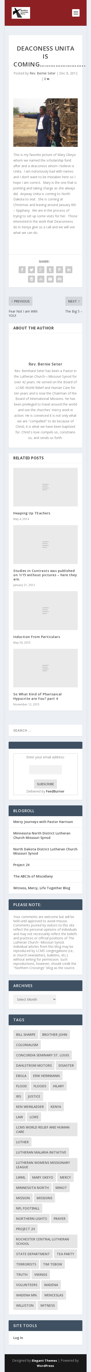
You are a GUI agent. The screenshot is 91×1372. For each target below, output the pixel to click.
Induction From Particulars (36, 636)
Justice (34, 1096)
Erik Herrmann (46, 1075)
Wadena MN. (27, 1295)
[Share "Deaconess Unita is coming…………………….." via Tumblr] (50, 269)
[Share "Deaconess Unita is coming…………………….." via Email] (50, 279)
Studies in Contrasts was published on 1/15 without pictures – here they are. (45, 574)
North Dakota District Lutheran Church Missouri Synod (45, 851)
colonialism (27, 1045)
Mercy (65, 1177)
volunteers (26, 1285)
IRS (18, 1096)
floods (40, 1086)
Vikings (40, 1274)
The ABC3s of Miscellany (33, 876)
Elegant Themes (44, 1360)
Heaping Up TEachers (31, 513)
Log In (18, 1337)
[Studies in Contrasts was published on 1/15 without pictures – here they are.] (45, 544)
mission (23, 1198)
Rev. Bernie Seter (43, 73)
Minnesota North (32, 1187)
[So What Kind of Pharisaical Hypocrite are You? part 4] (45, 668)
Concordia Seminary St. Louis (42, 1055)
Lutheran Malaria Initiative (41, 1152)
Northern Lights (31, 1218)
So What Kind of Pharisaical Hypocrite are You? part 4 (37, 696)
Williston (25, 1305)
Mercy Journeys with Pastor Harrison (43, 821)
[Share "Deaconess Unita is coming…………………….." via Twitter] (31, 269)
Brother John (54, 1034)
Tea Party (65, 1254)
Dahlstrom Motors (34, 1065)
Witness (47, 1305)
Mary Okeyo (42, 1177)
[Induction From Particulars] (45, 610)
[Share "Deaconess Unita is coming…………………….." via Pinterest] (59, 269)
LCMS (34, 1117)
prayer (60, 1218)
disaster (66, 1065)
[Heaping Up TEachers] (45, 487)
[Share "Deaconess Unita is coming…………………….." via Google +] (41, 269)
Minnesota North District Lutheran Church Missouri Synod (41, 835)
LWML (20, 1177)
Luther (22, 1142)
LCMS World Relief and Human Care (43, 1129)
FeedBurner (55, 791)
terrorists (26, 1264)
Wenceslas (53, 1295)
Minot (61, 1187)
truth (22, 1274)
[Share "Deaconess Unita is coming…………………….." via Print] (59, 279)
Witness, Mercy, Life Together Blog (41, 888)
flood (21, 1086)
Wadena (51, 1285)
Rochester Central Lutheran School (42, 1241)
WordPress (45, 1366)
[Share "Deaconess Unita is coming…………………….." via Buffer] (31, 279)
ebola (21, 1075)
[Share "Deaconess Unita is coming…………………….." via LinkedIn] (69, 269)
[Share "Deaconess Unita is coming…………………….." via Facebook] (22, 269)
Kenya (56, 1106)
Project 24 (21, 865)
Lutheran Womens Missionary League (43, 1164)
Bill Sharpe (25, 1034)
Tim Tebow (52, 1264)
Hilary (58, 1086)
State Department (33, 1254)
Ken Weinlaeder (30, 1106)
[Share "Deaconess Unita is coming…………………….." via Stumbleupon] (41, 279)
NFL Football (27, 1208)
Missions (44, 1198)
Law (19, 1117)
